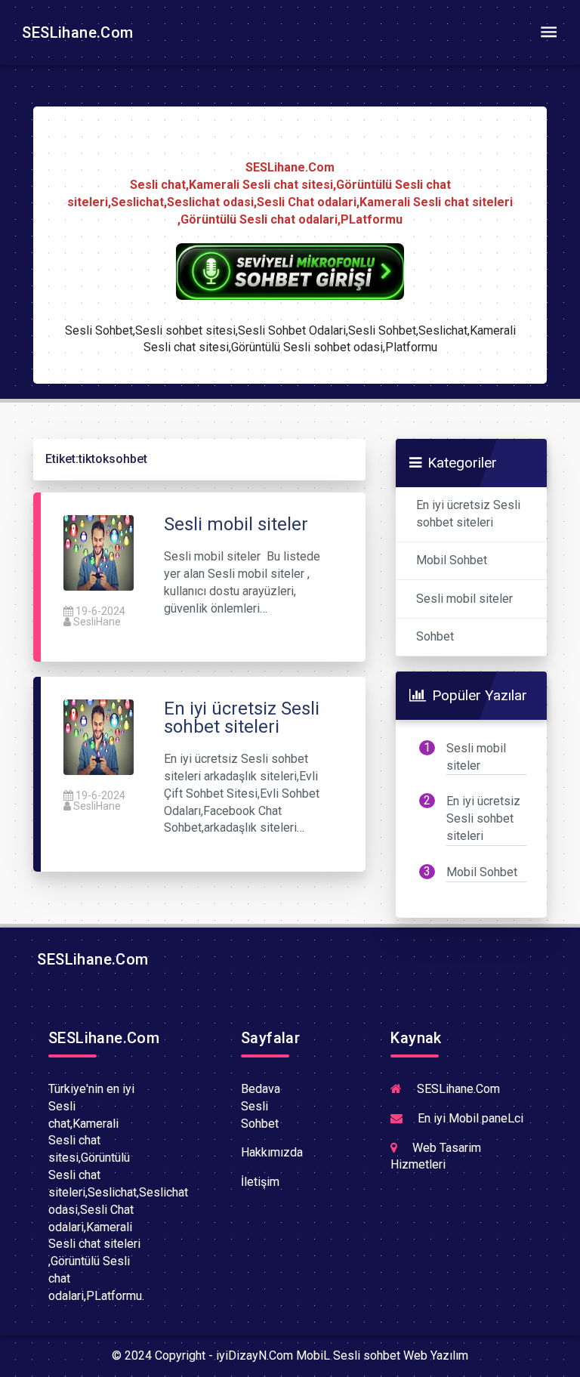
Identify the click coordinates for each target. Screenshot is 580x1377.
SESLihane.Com (76, 32)
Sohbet (435, 636)
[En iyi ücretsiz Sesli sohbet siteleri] (98, 736)
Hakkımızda (272, 1152)
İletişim (260, 1182)
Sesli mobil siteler (464, 598)
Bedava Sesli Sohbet (260, 1106)
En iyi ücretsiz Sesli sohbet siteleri (468, 513)
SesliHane (97, 622)
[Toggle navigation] (548, 32)
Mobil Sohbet (451, 560)
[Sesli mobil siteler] (98, 552)
